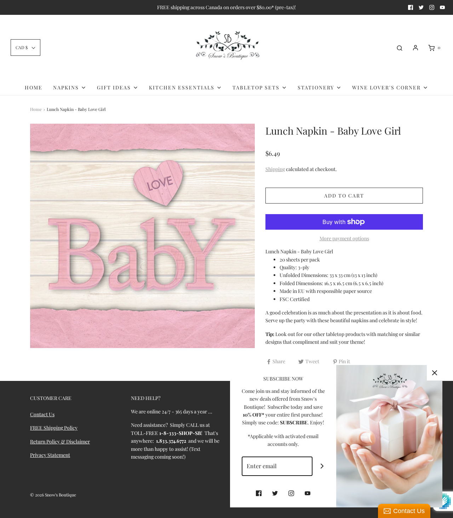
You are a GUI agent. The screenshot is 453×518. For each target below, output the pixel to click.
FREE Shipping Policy (54, 427)
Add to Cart (344, 195)
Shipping (275, 169)
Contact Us (42, 414)
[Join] (322, 466)
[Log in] (415, 48)
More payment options (344, 238)
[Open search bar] (399, 48)
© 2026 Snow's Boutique (53, 495)
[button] (25, 47)
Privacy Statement (50, 455)
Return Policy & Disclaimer (60, 441)
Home (33, 87)
